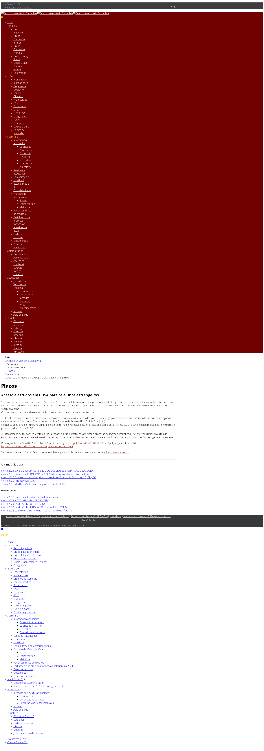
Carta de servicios (18, 235)
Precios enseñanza (19, 245)
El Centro (12, 76)
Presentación (20, 79)
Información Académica (20, 141)
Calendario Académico (26, 148)
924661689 (13, 4)
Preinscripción (27, 203)
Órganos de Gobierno (19, 88)
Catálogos (18, 328)
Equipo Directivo (18, 94)
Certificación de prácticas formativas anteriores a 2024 (21, 224)
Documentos (20, 240)
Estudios (12, 25)
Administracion (15, 374)
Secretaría (12, 136)
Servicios (18, 341)
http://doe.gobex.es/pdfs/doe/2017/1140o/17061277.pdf (82, 443)
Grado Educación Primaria (19, 49)
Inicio (10, 22)
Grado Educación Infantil (19, 39)
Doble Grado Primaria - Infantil (20, 66)
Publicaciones (27, 291)
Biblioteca (12, 318)
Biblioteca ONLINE (18, 323)
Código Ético (20, 116)
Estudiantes (19, 106)
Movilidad (18, 180)
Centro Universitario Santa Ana (24, 360)
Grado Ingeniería (18, 30)
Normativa (25, 160)
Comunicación (21, 177)
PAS (15, 103)
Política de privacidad (19, 131)
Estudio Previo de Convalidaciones (32, 645)
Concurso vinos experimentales (37, 703)
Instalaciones (20, 83)
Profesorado (20, 99)
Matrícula (25, 207)
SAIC (16, 109)
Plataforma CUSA (16, 739)
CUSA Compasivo (19, 121)
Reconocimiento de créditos (22, 212)
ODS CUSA (19, 113)
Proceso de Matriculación (20, 195)
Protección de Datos (73, 525)
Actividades (13, 277)
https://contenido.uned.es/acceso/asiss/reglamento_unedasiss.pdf (37, 446)
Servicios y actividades (19, 172)
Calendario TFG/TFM (25, 155)
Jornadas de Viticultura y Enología (20, 284)
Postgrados (19, 73)
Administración (15, 251)
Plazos (23, 200)
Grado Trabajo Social (25, 558)
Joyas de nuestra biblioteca (18, 348)
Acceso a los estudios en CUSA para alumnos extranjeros (37, 516)
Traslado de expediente (26, 165)
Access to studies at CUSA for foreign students (18, 267)
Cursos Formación (17, 742)
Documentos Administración (21, 256)
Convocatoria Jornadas (27, 296)
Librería (17, 338)
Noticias (17, 311)
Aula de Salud (20, 314)
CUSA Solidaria (21, 126)
